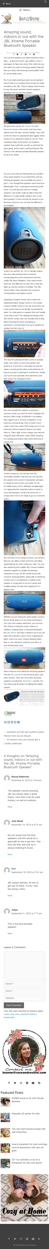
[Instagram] (20, 1083)
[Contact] (33, 1083)
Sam (13, 868)
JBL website (16, 675)
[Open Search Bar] (45, 1)
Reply (10, 807)
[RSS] (39, 1239)
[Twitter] (14, 1083)
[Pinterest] (27, 1083)
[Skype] (39, 1083)
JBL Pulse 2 (27, 681)
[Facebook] (8, 1083)
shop (11, 190)
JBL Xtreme (25, 271)
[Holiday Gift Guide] (24, 706)
